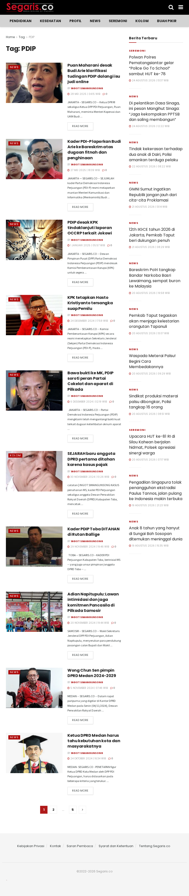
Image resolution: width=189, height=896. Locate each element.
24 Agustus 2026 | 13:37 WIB (149, 80)
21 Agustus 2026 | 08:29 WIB (150, 247)
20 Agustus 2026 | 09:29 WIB (151, 374)
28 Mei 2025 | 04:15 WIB (85, 94)
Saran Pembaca (80, 846)
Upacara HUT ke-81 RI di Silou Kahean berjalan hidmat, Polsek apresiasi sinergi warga (152, 445)
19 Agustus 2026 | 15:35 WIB (149, 546)
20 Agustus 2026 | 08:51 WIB (150, 414)
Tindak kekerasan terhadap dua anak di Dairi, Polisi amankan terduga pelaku (156, 154)
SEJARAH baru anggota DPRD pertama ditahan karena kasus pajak (91, 459)
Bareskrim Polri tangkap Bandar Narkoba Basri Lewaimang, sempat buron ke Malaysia (154, 278)
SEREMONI (118, 20)
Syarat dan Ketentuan (116, 846)
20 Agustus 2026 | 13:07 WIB (150, 333)
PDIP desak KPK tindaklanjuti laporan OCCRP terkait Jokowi (89, 227)
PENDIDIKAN (21, 20)
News (95, 20)
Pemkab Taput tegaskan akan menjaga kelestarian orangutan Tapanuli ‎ (154, 321)
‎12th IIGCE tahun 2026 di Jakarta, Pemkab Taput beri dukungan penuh (152, 235)
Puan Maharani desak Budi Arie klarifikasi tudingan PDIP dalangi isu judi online (93, 73)
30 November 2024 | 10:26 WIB (89, 477)
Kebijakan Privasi (30, 846)
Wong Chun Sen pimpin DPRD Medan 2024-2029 (91, 673)
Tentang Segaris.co (154, 846)
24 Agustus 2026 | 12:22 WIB (150, 126)
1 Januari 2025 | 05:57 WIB (87, 245)
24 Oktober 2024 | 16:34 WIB (88, 758)
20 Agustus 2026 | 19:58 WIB (150, 293)
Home (10, 37)
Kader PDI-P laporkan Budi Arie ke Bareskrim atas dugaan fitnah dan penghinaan (94, 150)
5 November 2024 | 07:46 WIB (89, 688)
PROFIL (75, 20)
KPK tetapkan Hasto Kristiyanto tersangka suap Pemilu (90, 303)
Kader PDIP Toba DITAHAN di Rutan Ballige (93, 531)
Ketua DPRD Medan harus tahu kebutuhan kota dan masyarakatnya (93, 741)
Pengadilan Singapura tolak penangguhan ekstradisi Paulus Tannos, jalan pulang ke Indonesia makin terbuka (155, 490)
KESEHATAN (50, 20)
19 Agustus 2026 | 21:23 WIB (149, 505)
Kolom (142, 20)
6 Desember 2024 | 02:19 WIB (88, 402)
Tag (22, 37)
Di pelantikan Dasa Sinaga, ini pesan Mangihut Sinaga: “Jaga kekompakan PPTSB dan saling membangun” (154, 111)
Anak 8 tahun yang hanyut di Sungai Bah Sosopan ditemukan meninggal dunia (155, 533)
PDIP (31, 37)
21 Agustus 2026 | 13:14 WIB (149, 207)
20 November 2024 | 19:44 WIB (89, 623)
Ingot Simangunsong (87, 88)
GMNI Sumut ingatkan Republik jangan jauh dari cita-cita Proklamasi (153, 194)
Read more (80, 126)
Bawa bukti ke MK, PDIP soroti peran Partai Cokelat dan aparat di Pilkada (90, 381)
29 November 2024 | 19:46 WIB (89, 547)
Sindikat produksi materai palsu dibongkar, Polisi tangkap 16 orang (153, 401)
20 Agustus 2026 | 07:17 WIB (150, 460)
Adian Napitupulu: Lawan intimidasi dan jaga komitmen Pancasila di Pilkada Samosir (93, 602)
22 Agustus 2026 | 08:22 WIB (151, 166)
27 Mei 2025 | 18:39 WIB (85, 170)
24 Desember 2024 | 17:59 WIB (89, 321)
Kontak (55, 846)
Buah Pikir (166, 20)
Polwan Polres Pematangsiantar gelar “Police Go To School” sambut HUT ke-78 (151, 65)
